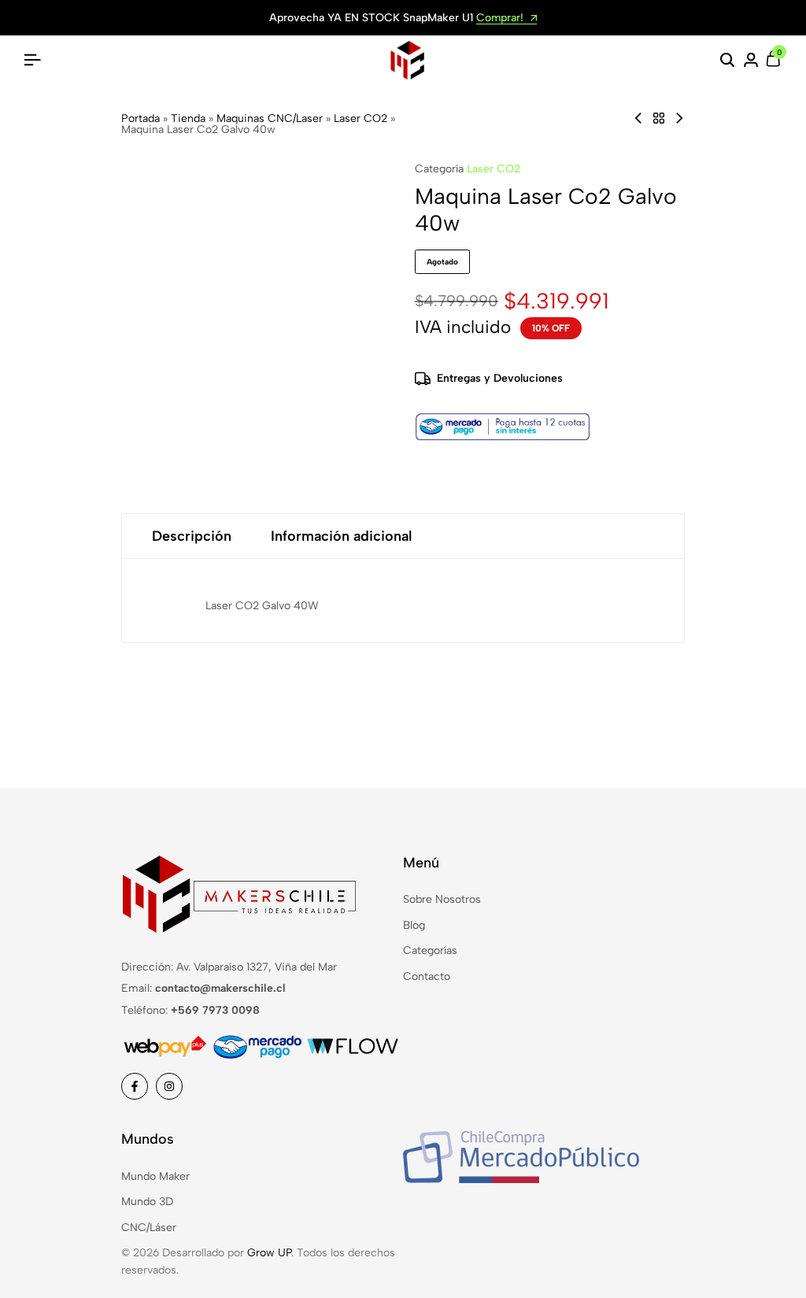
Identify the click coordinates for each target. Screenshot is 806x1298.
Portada (140, 118)
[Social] (134, 1086)
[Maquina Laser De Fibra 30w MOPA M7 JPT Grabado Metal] (638, 118)
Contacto (426, 976)
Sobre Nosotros (442, 899)
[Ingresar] (751, 60)
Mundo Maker (155, 1176)
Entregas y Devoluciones (500, 378)
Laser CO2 (360, 118)
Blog (414, 925)
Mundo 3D (147, 1201)
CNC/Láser (148, 1227)
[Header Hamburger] (32, 60)
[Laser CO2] (658, 118)
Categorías (430, 950)
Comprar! (501, 18)
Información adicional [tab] (341, 536)
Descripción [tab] (191, 536)
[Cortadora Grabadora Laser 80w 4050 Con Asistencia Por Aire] (679, 118)
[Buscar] (727, 60)
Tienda (188, 118)
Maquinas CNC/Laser (269, 118)
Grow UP (269, 1252)
